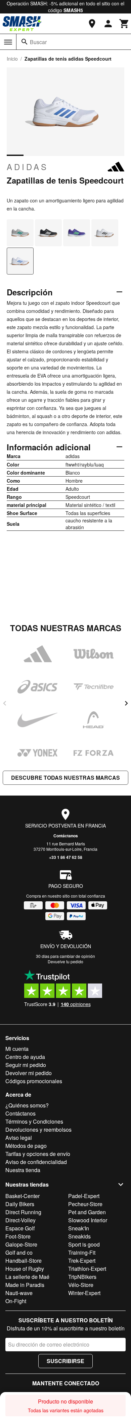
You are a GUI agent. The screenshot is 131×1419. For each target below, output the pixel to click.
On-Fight (15, 1301)
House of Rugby (24, 1268)
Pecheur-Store (85, 1204)
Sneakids (79, 1236)
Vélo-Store (80, 1285)
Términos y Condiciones (34, 1121)
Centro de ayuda (25, 1057)
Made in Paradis (24, 1285)
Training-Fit (81, 1252)
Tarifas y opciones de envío (37, 1154)
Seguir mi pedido (25, 1065)
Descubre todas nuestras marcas (65, 777)
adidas (27, 166)
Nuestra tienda (22, 1170)
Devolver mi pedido (28, 1073)
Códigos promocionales (33, 1081)
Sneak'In (78, 1228)
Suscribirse (65, 1361)
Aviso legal (18, 1137)
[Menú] (8, 42)
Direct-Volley (20, 1220)
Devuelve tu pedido (65, 961)
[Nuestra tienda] (92, 23)
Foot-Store (18, 1236)
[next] (126, 703)
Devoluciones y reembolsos (38, 1129)
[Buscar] (24, 42)
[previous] (4, 703)
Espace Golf (20, 1228)
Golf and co (19, 1252)
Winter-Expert (84, 1293)
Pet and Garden (87, 1212)
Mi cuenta (17, 1049)
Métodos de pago (26, 1146)
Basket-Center (22, 1196)
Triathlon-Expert (87, 1268)
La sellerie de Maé (27, 1277)
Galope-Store (21, 1244)
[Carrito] (124, 23)
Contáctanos (65, 835)
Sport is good (84, 1244)
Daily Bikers (19, 1204)
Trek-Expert (81, 1260)
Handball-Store (23, 1260)
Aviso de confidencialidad (36, 1162)
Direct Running (23, 1212)
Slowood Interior (87, 1220)
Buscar (38, 42)
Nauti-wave (19, 1293)
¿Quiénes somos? (27, 1105)
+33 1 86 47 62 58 (65, 857)
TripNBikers (82, 1277)
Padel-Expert (83, 1196)
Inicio (12, 58)
